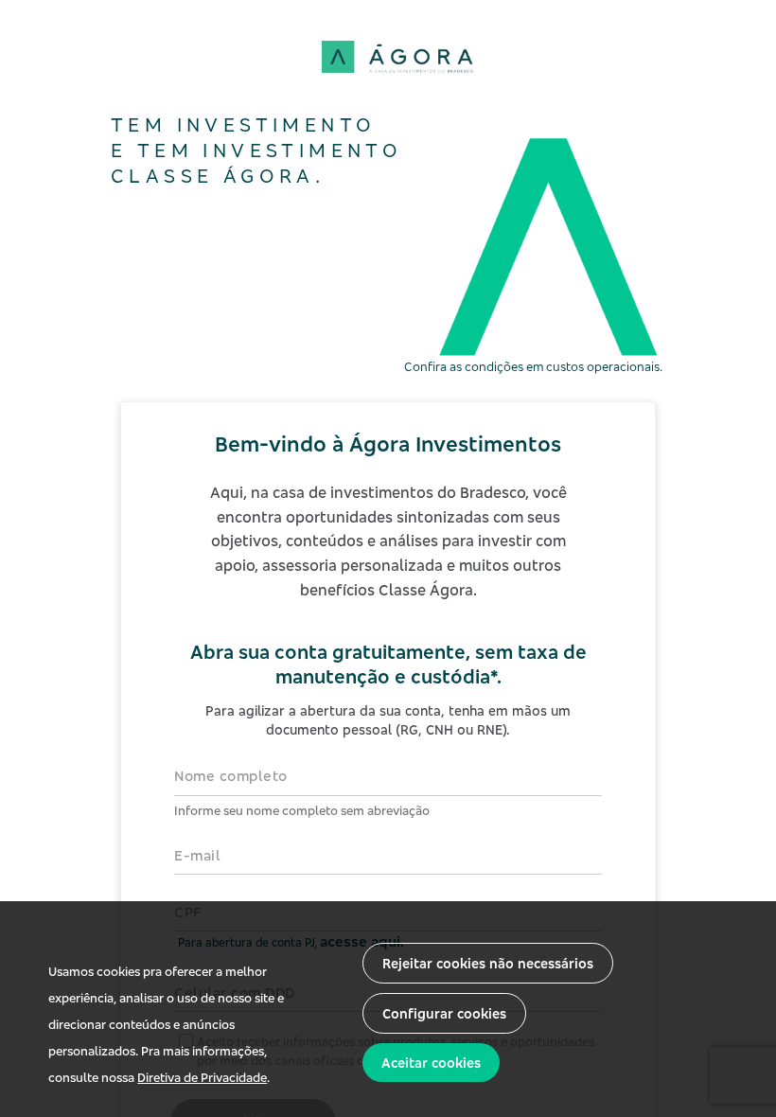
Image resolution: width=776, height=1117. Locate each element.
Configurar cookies (444, 1013)
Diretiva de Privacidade (202, 1077)
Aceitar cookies (431, 1063)
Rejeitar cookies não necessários (487, 963)
